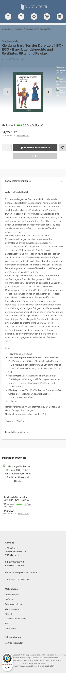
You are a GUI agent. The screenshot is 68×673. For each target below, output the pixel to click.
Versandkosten (23, 135)
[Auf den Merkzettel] (62, 147)
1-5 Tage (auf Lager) (33, 125)
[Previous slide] (7, 489)
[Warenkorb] (47, 16)
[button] (61, 70)
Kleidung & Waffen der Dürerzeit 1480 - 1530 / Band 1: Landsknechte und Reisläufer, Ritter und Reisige (17, 498)
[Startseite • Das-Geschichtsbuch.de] (34, 9)
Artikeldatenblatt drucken (19, 432)
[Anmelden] (21, 16)
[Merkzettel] (34, 16)
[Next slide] (48, 92)
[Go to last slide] (7, 92)
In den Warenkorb (35, 147)
